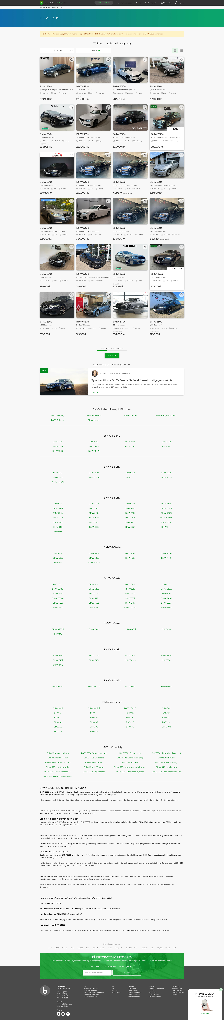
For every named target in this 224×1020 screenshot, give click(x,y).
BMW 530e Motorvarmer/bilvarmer (130, 767)
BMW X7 (130, 727)
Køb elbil (175, 995)
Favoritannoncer (134, 992)
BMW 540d (166, 598)
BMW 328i (58, 522)
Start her (205, 1014)
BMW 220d (166, 473)
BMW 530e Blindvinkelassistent (166, 753)
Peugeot (118, 948)
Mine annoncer (134, 995)
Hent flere (112, 355)
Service (151, 986)
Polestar (128, 948)
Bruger (131, 986)
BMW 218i (130, 473)
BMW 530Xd (58, 598)
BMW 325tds (166, 518)
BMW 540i (58, 603)
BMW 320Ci (166, 508)
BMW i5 (130, 713)
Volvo (167, 948)
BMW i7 (166, 713)
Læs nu (95, 392)
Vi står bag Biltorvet (91, 988)
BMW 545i (130, 603)
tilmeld (127, 973)
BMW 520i (130, 584)
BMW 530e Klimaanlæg (166, 762)
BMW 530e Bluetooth (58, 758)
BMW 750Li (57, 665)
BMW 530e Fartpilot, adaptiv (58, 762)
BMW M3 (58, 532)
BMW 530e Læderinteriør (58, 767)
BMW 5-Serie (112, 578)
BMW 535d (94, 598)
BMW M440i (94, 563)
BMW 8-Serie (112, 680)
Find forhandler (151, 3)
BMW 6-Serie (112, 623)
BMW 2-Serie (112, 466)
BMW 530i (166, 594)
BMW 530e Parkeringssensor (57, 772)
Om (85, 986)
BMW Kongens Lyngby (166, 415)
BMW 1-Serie (112, 435)
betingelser (126, 966)
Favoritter (168, 3)
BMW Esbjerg (57, 415)
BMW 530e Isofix (130, 762)
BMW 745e (94, 660)
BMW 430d (166, 553)
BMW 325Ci (166, 513)
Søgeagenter (133, 990)
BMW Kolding (130, 415)
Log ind (181, 3)
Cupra (64, 948)
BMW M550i (166, 607)
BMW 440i (166, 558)
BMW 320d (58, 513)
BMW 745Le (130, 660)
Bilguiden (153, 992)
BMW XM (166, 727)
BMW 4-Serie (112, 547)
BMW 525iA (166, 589)
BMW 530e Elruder (166, 758)
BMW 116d (58, 442)
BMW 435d (94, 558)
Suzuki (145, 948)
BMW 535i (130, 598)
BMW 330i (58, 527)
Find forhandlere (90, 997)
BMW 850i (130, 686)
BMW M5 (94, 607)
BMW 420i (94, 553)
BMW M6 (57, 634)
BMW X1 (58, 722)
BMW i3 (57, 713)
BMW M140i (94, 451)
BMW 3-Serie (112, 497)
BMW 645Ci (130, 629)
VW (174, 948)
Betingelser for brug (91, 995)
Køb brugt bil (177, 990)
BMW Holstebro (93, 415)
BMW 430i (58, 558)
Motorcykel (116, 992)
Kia (87, 948)
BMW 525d (94, 589)
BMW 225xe (94, 477)
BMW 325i (94, 518)
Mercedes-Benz (98, 948)
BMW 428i (130, 553)
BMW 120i (94, 446)
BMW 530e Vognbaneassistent (166, 772)
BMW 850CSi (94, 686)
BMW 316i (130, 504)
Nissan (109, 948)
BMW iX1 (94, 717)
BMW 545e (94, 603)
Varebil (114, 990)
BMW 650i (166, 629)
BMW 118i (166, 442)
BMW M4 (57, 563)
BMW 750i (166, 660)
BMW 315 (58, 504)
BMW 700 (166, 708)
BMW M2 (130, 477)
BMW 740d (166, 655)
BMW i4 (94, 713)
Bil (49, 7)
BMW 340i (166, 527)
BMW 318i (93, 508)
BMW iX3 (166, 717)
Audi (50, 948)
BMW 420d (57, 553)
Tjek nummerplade (124, 3)
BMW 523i (166, 584)
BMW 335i (94, 527)
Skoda (136, 948)
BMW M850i (166, 686)
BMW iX (57, 717)
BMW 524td (57, 589)
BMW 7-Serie (112, 649)
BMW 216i (57, 473)
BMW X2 (94, 722)
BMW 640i (94, 629)
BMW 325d (58, 518)
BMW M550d (130, 607)
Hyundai (80, 948)
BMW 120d (58, 446)
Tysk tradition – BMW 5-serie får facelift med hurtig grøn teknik (132, 380)
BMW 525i (130, 589)
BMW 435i (130, 558)
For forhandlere (155, 997)
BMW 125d (130, 446)
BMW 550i (58, 607)
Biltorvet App (177, 988)
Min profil (132, 988)
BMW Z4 (94, 731)
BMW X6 (94, 727)
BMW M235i (166, 477)
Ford (72, 948)
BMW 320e (94, 513)
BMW (54, 7)
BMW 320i (130, 513)
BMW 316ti (166, 504)
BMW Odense (57, 420)
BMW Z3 (58, 731)
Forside (42, 7)
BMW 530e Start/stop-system (130, 772)
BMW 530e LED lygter (94, 767)
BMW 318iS (130, 508)
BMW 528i (58, 594)
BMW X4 (166, 722)
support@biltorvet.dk (65, 1004)
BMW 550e (166, 603)
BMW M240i (58, 482)
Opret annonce (104, 3)
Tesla (152, 948)
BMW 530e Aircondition (58, 753)
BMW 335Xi (130, 527)
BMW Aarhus (94, 420)
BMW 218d (94, 473)
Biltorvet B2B (154, 995)
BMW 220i (58, 477)
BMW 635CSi (58, 629)
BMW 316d (94, 504)
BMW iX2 (130, 717)
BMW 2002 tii (94, 708)
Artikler (139, 3)
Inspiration (176, 986)
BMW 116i (94, 442)
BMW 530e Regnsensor (94, 772)
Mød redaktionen (90, 990)
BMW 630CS (130, 708)
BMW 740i (58, 660)
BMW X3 (130, 722)
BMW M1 (166, 446)
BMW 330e (166, 522)
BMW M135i (57, 451)
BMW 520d (94, 584)
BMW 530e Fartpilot (94, 762)
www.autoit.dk (62, 1006)
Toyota (160, 948)
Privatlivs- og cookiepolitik (94, 992)
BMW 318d (58, 508)
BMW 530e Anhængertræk (94, 753)
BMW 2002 (58, 708)
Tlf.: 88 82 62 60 (62, 998)
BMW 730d (94, 655)
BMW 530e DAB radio (94, 758)
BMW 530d (94, 594)
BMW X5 (58, 727)
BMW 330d (130, 522)
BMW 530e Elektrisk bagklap (130, 758)
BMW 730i (130, 655)
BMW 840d (57, 686)
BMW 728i (58, 655)
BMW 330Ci (93, 522)
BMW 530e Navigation (166, 767)
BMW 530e (130, 594)
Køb (113, 986)
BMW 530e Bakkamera (130, 753)
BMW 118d (130, 442)
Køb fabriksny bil (178, 992)
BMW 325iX (130, 518)
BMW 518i (57, 584)
